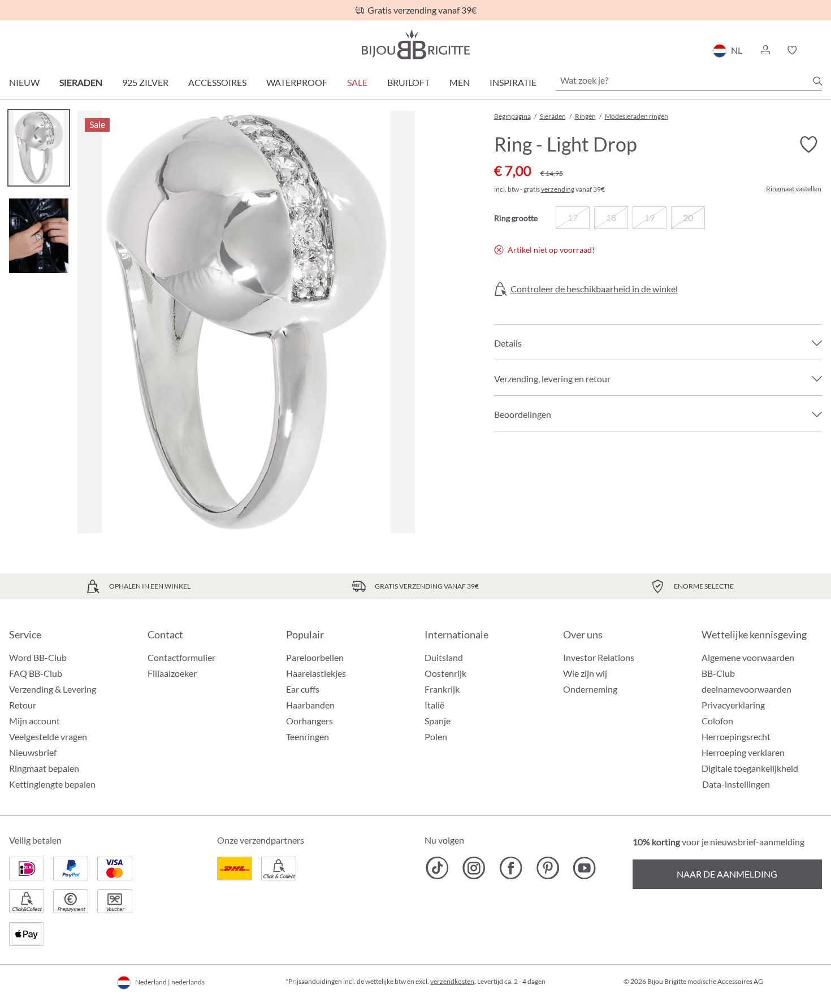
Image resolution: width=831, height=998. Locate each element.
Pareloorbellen (315, 657)
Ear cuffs (302, 689)
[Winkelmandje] (818, 50)
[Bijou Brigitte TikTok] (437, 868)
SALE (357, 82)
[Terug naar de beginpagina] (415, 44)
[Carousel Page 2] (38, 235)
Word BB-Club (38, 657)
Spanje (438, 720)
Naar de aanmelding (727, 874)
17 (573, 217)
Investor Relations (598, 657)
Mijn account (34, 720)
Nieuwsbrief (33, 752)
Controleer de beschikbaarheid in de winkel (594, 289)
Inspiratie (513, 82)
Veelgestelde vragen (48, 736)
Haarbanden (310, 704)
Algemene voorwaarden (748, 657)
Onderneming (590, 689)
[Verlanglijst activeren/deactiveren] (808, 144)
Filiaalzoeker (172, 673)
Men (459, 82)
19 (649, 217)
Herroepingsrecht (736, 736)
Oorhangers (309, 720)
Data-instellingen (736, 784)
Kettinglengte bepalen (52, 784)
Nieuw (24, 82)
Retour (22, 704)
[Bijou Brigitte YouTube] (584, 868)
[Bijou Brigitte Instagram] (474, 868)
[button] (764, 50)
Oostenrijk (445, 673)
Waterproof (296, 82)
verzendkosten (452, 981)
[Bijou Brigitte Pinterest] (547, 868)
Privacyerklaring (733, 704)
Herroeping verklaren (743, 752)
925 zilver (145, 82)
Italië (434, 704)
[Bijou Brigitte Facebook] (510, 868)
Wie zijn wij (585, 673)
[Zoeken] (817, 80)
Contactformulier (181, 657)
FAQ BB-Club (35, 673)
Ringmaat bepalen (44, 768)
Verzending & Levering (52, 689)
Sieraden (80, 82)
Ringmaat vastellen (793, 189)
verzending (557, 189)
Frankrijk (442, 689)
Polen (436, 736)
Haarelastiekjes (316, 673)
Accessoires (217, 82)
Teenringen (307, 736)
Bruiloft (408, 82)
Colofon (717, 720)
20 (688, 217)
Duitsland (444, 657)
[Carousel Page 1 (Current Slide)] (38, 148)
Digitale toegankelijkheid (750, 768)
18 (611, 217)
